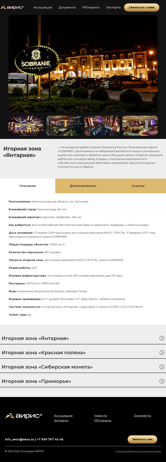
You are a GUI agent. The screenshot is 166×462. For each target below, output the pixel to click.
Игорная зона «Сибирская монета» (47, 367)
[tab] (27, 186)
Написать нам (142, 439)
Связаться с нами (141, 7)
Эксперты (113, 7)
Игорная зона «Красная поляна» (44, 353)
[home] (12, 7)
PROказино (91, 7)
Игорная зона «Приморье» (36, 381)
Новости (100, 415)
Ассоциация (42, 7)
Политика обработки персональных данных (138, 451)
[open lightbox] (26, 126)
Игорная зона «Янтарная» (35, 338)
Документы (67, 7)
